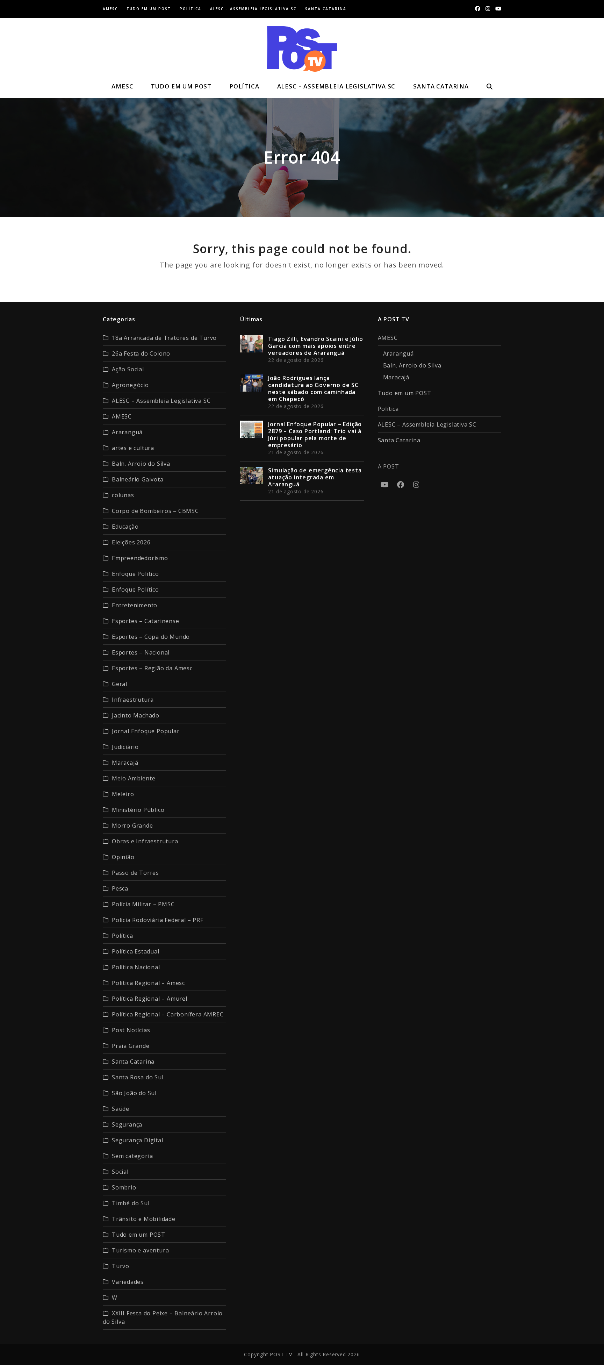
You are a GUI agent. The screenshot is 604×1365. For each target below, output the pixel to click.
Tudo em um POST (138, 1234)
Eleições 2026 (131, 542)
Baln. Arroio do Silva (141, 463)
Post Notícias (131, 1030)
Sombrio (124, 1187)
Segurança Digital (137, 1140)
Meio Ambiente (133, 778)
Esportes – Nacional (141, 652)
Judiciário (125, 747)
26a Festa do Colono (141, 353)
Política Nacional (136, 967)
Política (122, 935)
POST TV (281, 1354)
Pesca (120, 888)
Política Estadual (135, 951)
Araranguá (127, 432)
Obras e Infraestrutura (145, 841)
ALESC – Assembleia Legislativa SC (161, 401)
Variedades (128, 1282)
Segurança (127, 1124)
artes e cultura (133, 448)
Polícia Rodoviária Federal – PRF (157, 920)
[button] (489, 86)
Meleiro (123, 794)
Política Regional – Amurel (149, 998)
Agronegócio (130, 385)
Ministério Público (138, 810)
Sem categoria (132, 1156)
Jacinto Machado (135, 715)
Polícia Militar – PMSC (143, 904)
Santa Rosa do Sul (138, 1077)
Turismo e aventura (140, 1250)
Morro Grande (132, 825)
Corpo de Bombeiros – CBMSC (155, 511)
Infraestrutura (133, 699)
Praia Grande (131, 1046)
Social (120, 1171)
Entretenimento (134, 605)
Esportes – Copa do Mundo (151, 637)
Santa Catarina (133, 1061)
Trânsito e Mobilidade (143, 1219)
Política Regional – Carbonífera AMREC (168, 1014)
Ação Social (128, 369)
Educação (125, 526)
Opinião (123, 857)
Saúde (120, 1109)
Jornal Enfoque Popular (146, 731)
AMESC (122, 416)
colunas (123, 495)
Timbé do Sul (131, 1203)
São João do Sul (134, 1093)
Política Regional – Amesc (148, 983)
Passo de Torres (135, 873)
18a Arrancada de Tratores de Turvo (164, 338)
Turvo (120, 1266)
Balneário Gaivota (138, 479)
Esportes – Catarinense (145, 621)
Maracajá (125, 762)
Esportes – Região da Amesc (152, 668)
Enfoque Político (135, 574)
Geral (119, 684)
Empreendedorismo (140, 558)
